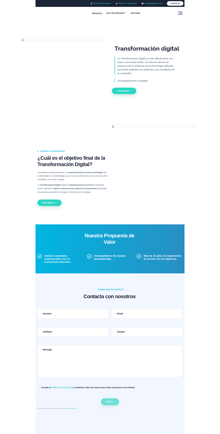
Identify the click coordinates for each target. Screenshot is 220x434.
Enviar (109, 402)
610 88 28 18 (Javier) (102, 3)
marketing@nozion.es (153, 3)
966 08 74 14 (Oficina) (127, 3)
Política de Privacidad (61, 387)
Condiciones (74, 408)
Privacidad (65, 408)
